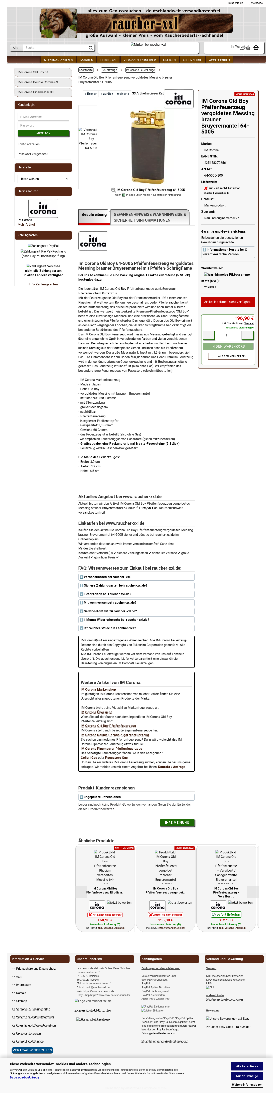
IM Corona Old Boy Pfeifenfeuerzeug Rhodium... (105, 890)
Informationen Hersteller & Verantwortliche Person (224, 252)
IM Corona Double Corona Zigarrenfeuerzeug (115, 735)
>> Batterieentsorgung (26, 1033)
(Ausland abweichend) (216, 193)
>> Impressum (21, 984)
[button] (90, 103)
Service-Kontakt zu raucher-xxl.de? (110, 611)
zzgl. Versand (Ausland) (111, 928)
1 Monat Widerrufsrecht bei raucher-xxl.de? (116, 620)
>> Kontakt (19, 993)
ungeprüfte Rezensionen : (103, 797)
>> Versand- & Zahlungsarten (31, 1009)
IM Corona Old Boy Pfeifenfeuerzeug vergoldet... (165, 890)
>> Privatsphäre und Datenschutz (34, 968)
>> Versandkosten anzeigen (224, 999)
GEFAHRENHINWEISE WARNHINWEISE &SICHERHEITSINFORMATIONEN (150, 217)
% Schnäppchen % (58, 60)
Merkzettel (256, 2)
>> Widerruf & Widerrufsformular (33, 1017)
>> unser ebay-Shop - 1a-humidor (228, 1026)
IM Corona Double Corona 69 (38, 82)
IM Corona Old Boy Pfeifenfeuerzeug (108, 726)
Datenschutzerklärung (24, 1077)
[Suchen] (91, 47)
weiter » (123, 94)
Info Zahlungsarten (43, 284)
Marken (86, 60)
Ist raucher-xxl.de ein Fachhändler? (110, 628)
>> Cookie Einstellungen (28, 1041)
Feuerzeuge (192, 60)
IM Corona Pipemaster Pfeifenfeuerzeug (111, 749)
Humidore (108, 60)
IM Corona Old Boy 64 (33, 72)
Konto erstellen (29, 144)
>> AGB (17, 976)
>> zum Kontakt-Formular (93, 1010)
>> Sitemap (19, 1001)
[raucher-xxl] (136, 23)
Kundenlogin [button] (235, 2)
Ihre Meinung (177, 823)
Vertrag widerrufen (32, 1050)
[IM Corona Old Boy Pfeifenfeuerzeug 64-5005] (148, 147)
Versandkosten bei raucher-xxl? (108, 577)
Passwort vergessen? (33, 154)
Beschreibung (94, 214)
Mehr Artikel (26, 224)
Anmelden (43, 133)
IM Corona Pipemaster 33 (36, 92)
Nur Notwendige (247, 1076)
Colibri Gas (89, 758)
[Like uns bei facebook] (93, 1019)
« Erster (91, 94)
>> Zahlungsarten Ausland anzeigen (164, 1041)
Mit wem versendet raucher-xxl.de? (110, 602)
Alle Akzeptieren (247, 1066)
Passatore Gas (116, 758)
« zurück (107, 94)
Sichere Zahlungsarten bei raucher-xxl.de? (115, 585)
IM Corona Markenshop (98, 689)
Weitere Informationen (247, 1084)
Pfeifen (169, 60)
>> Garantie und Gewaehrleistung (34, 1025)
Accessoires (219, 60)
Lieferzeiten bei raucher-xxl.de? (107, 594)
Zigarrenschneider (140, 60)
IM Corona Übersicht (96, 712)
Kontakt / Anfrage (171, 767)
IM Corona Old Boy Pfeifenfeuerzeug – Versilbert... (226, 892)
